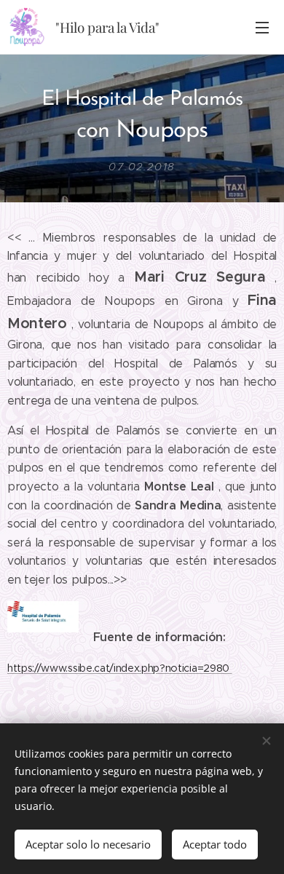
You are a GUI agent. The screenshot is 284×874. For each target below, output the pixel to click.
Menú (262, 26)
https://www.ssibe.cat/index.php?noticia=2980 (119, 668)
